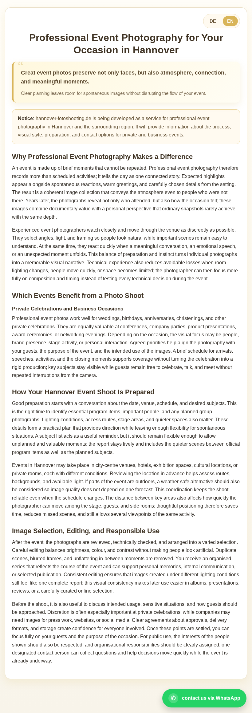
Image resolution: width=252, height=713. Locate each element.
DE (213, 21)
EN (230, 21)
